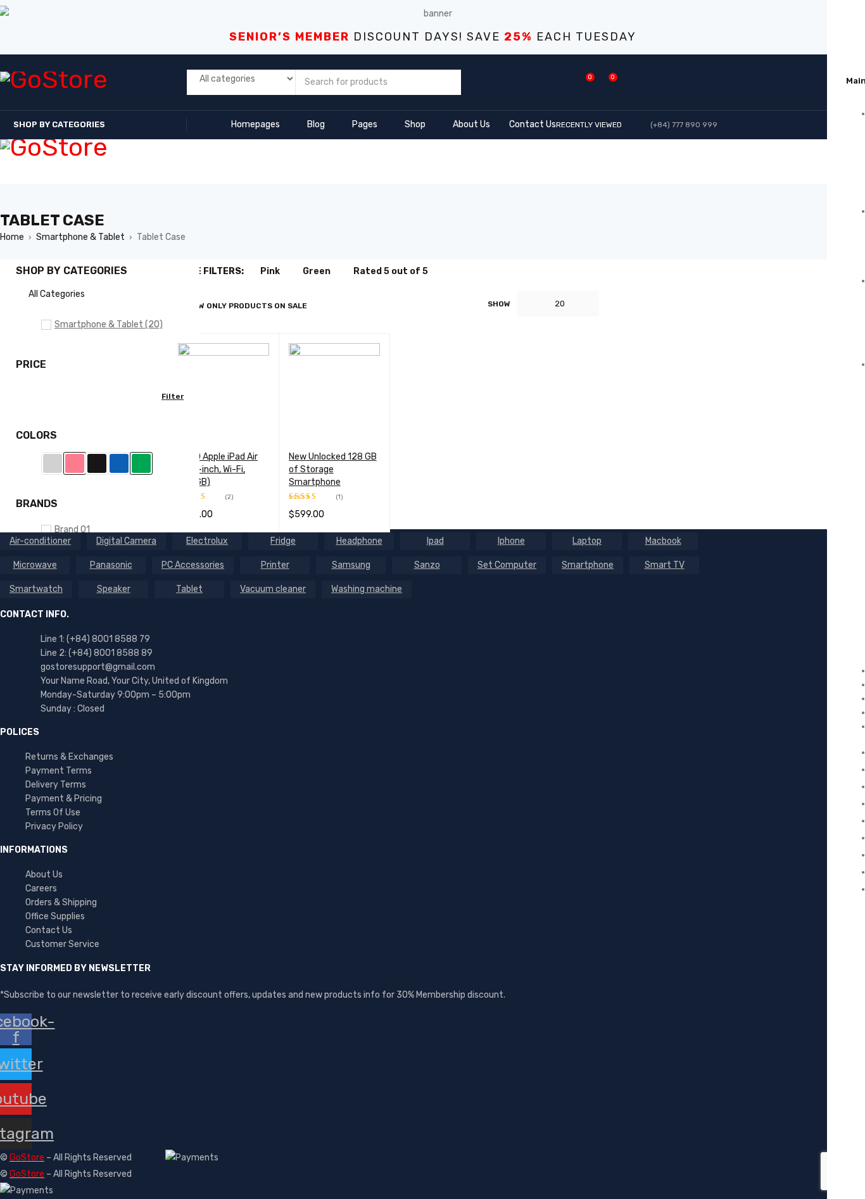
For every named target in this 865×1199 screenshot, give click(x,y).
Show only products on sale (244, 305)
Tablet (189, 589)
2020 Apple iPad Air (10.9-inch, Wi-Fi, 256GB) (218, 469)
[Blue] (119, 463)
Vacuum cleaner (273, 589)
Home (12, 237)
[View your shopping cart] (606, 82)
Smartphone (588, 565)
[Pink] (74, 463)
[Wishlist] (583, 82)
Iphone (511, 541)
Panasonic (111, 565)
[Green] (141, 463)
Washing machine (366, 589)
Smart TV (665, 565)
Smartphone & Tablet (80, 237)
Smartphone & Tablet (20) (108, 324)
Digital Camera (126, 541)
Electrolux (207, 541)
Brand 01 (72, 529)
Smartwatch (36, 589)
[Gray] (52, 463)
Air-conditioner (40, 541)
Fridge (283, 541)
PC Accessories (192, 565)
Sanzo (427, 565)
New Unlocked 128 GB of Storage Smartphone (333, 469)
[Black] (96, 463)
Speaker (113, 589)
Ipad (435, 541)
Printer (275, 565)
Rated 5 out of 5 (390, 271)
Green (317, 271)
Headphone (359, 541)
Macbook (663, 541)
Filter (172, 396)
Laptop (587, 541)
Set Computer (506, 565)
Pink (270, 271)
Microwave (35, 565)
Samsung (351, 565)
